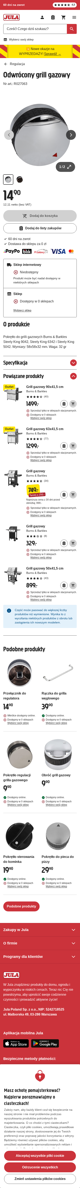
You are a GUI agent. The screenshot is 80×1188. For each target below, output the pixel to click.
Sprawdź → (52, 54)
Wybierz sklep (22, 310)
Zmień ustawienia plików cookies (40, 1179)
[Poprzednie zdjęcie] (9, 135)
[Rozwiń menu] (74, 17)
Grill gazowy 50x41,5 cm (51, 573)
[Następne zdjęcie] (71, 135)
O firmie (10, 943)
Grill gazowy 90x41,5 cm (51, 391)
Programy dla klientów (23, 957)
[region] (40, 1126)
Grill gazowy (51, 476)
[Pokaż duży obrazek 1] (40, 135)
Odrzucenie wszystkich (40, 1167)
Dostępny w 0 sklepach (43, 416)
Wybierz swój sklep (21, 39)
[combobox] (40, 29)
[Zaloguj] (42, 17)
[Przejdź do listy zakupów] (53, 17)
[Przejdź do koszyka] (64, 17)
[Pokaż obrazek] (8, 179)
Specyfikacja (15, 362)
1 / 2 (62, 167)
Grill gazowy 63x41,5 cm (51, 434)
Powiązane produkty (23, 376)
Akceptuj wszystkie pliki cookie (40, 1155)
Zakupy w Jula (16, 930)
